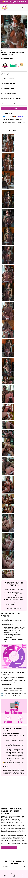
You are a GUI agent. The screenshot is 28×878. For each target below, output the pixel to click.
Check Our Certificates (9, 847)
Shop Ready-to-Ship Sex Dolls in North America (14, 693)
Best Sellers (5, 19)
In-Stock (4, 14)
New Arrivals (5, 28)
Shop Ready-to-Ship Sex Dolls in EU (11, 695)
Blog (3, 53)
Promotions (5, 9)
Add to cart (14, 108)
